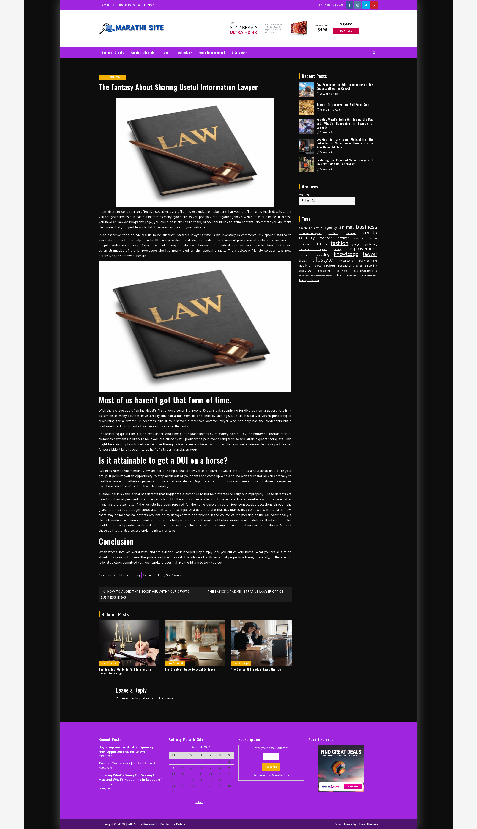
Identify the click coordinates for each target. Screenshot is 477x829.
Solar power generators (365, 271)
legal (303, 260)
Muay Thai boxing (368, 260)
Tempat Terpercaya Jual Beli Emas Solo (343, 104)
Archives (305, 194)
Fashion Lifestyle (143, 52)
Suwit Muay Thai (369, 275)
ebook (373, 238)
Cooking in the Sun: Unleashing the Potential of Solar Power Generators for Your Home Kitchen (345, 143)
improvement (362, 248)
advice (318, 227)
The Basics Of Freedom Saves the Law (256, 669)
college (351, 233)
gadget (356, 244)
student (352, 275)
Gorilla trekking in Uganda (313, 249)
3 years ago (328, 152)
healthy (337, 249)
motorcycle (346, 260)
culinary (307, 238)
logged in (142, 698)
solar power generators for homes (315, 275)
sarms (359, 266)
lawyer (148, 575)
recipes (330, 265)
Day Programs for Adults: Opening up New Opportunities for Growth (345, 86)
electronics (306, 244)
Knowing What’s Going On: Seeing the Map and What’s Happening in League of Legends (345, 123)
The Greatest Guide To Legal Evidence (190, 669)
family (322, 243)
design (343, 238)
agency (331, 227)
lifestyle (322, 259)
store (339, 275)
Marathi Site (281, 775)
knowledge (346, 254)
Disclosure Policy (129, 5)
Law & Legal (121, 575)
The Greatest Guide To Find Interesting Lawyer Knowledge (125, 671)
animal (346, 227)
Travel (165, 52)
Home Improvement (211, 52)
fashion (339, 243)
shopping (324, 270)
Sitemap (149, 5)
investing (321, 254)
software (342, 270)
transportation (309, 280)
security (371, 265)
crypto (370, 232)
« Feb (199, 802)
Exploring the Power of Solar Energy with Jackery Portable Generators (345, 162)
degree (326, 238)
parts (318, 265)
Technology (184, 52)
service (305, 270)
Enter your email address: (271, 761)
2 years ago (328, 132)
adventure (305, 227)
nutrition (305, 265)
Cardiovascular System (310, 233)
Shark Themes (368, 824)
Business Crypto (113, 52)
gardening (370, 244)
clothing (334, 233)
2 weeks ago (329, 93)
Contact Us (108, 5)
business (366, 227)
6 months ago (330, 109)
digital (359, 238)
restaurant (346, 265)
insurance (304, 255)
